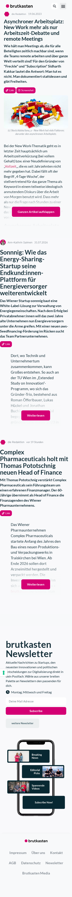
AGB (12, 863)
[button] (10, 90)
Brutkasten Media (36, 873)
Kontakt (56, 853)
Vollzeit (10, 166)
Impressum (17, 853)
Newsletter (54, 863)
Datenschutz (31, 863)
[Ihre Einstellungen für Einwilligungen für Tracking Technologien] (3, 672)
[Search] (54, 6)
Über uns (38, 853)
